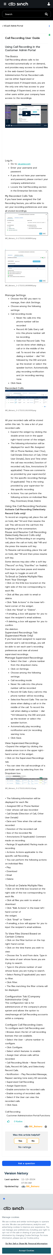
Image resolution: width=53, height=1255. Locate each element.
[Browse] (5, 3)
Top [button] (4, 1198)
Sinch (13, 1208)
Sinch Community (18, 4)
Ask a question (26, 1163)
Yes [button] (20, 1140)
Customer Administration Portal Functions (28, 1115)
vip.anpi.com (24, 163)
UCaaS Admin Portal (13, 25)
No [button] (33, 1140)
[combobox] (26, 14)
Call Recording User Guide (22, 38)
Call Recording (12, 1112)
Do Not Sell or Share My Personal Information (27, 1243)
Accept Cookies (26, 1250)
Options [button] (49, 26)
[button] (26, 224)
